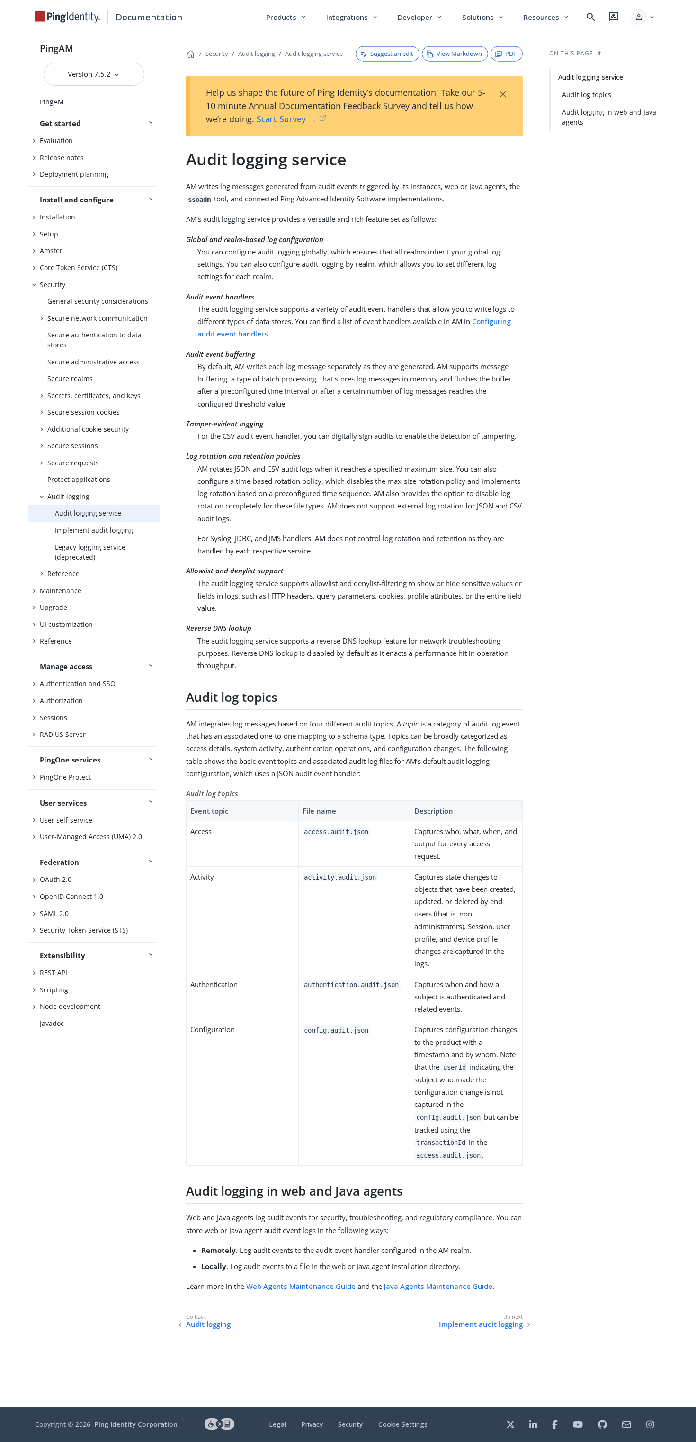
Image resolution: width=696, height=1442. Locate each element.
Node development (70, 1006)
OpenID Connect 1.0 (71, 896)
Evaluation (56, 140)
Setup (49, 233)
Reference (63, 573)
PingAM (56, 48)
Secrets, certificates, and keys (94, 395)
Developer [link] (420, 17)
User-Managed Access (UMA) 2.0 (91, 836)
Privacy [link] (312, 1424)
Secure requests (73, 462)
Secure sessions (72, 445)
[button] (643, 17)
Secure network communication (97, 318)
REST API (53, 972)
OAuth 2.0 (55, 879)
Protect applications (78, 479)
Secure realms (70, 378)
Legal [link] (277, 1424)
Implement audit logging (94, 530)
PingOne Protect (65, 776)
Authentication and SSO (78, 683)
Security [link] (350, 1424)
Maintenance (60, 590)
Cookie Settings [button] (403, 1424)
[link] (67, 17)
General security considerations (97, 301)
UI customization (66, 624)
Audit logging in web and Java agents (609, 117)
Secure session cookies (83, 412)
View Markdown (459, 53)
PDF (511, 53)
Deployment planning (74, 174)
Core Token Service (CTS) (78, 267)
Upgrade (53, 607)
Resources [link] (547, 17)
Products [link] (286, 17)
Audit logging (68, 496)
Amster (51, 250)
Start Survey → (287, 119)
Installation (57, 216)
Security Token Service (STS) (84, 929)
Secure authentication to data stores (94, 339)
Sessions (53, 717)
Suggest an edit (391, 53)
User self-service (66, 820)
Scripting (54, 989)
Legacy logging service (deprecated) (90, 552)
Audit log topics (586, 94)
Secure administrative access (93, 361)
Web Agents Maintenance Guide (301, 1286)
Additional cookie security (88, 429)
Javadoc (52, 1023)
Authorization (61, 700)
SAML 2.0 (54, 913)
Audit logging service (88, 512)
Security (52, 284)
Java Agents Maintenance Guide (438, 1286)
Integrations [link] (352, 17)
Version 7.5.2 (90, 74)
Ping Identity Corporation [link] (136, 1424)
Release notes (62, 157)
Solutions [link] (483, 17)
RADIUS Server (63, 734)
